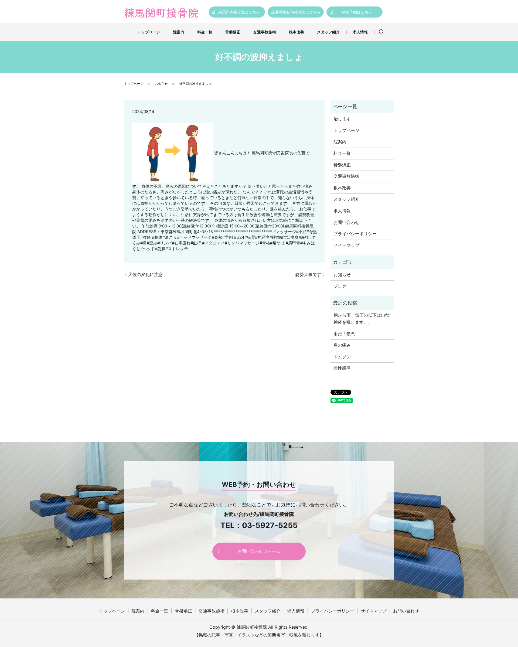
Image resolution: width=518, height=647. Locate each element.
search (380, 32)
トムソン (342, 356)
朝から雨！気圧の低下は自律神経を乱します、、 (361, 318)
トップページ (148, 32)
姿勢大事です (308, 274)
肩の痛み (342, 345)
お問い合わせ (346, 222)
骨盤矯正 (232, 32)
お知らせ (161, 83)
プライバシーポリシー (355, 233)
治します (342, 118)
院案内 (178, 32)
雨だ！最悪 (344, 333)
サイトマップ (346, 245)
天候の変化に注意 (145, 274)
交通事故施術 (264, 32)
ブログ (339, 286)
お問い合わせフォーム (259, 551)
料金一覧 (204, 32)
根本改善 (296, 32)
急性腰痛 (342, 368)
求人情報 (360, 32)
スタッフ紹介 (328, 32)
